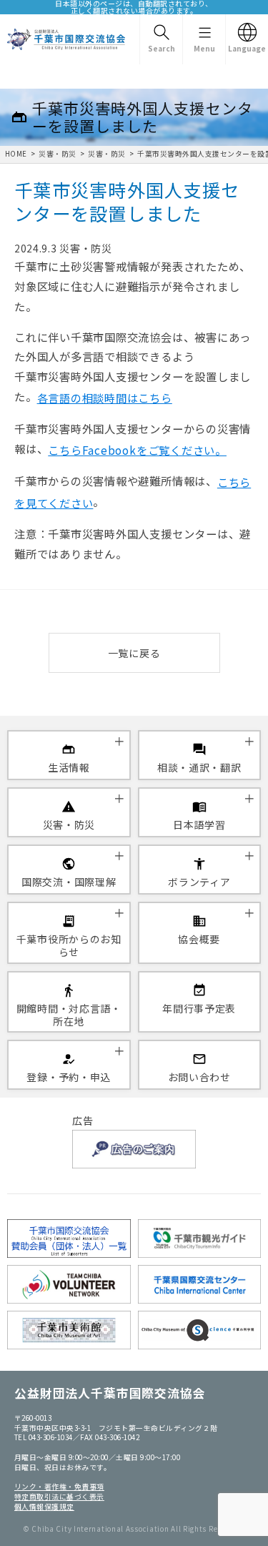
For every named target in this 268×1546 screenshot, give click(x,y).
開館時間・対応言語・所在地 (68, 1014)
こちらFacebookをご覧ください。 (137, 450)
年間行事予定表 (199, 1008)
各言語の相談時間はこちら (104, 397)
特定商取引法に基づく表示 (59, 1497)
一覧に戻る (134, 653)
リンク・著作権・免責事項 (59, 1487)
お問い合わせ (199, 1077)
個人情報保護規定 (44, 1507)
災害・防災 (57, 154)
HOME (16, 154)
